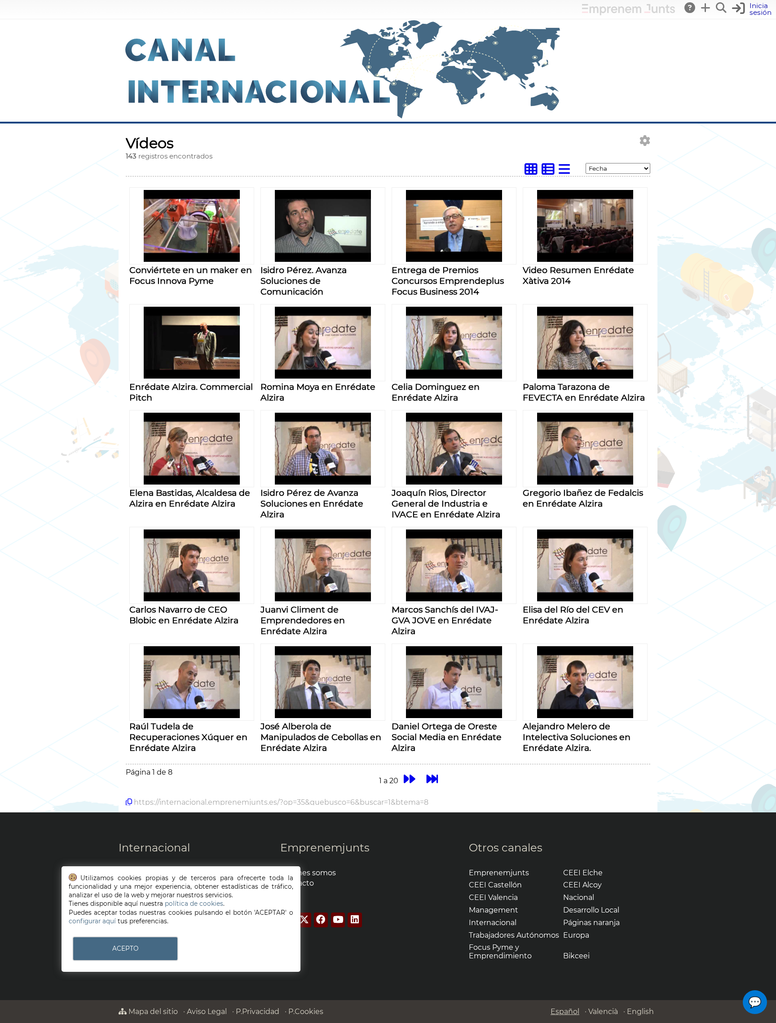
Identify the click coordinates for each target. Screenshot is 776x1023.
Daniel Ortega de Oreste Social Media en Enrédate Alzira (447, 737)
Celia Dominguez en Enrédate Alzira (436, 392)
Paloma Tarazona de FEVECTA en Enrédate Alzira (584, 392)
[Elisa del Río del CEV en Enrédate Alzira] (585, 599)
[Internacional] (343, 117)
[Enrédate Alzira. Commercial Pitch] (191, 376)
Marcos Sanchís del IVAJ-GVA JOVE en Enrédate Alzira (445, 620)
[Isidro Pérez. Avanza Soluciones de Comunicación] (322, 259)
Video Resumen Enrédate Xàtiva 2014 (578, 275)
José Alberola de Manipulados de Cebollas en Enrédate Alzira (320, 737)
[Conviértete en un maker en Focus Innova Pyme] (191, 259)
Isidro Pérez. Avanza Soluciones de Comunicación (303, 281)
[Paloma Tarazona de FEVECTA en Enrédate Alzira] (585, 376)
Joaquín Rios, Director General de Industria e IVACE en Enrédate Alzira (446, 503)
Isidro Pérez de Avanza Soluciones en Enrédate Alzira (311, 503)
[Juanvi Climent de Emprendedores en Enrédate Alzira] (322, 599)
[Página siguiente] (409, 779)
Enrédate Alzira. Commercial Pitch (191, 392)
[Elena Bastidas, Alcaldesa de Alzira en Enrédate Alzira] (191, 482)
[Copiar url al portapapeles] (129, 802)
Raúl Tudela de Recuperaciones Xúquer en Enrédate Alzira (188, 737)
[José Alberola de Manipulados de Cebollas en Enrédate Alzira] (322, 715)
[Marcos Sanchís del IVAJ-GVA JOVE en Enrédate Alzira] (454, 599)
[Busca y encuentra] (722, 7)
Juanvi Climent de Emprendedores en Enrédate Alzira (302, 620)
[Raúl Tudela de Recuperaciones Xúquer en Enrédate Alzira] (191, 715)
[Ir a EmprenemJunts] (628, 13)
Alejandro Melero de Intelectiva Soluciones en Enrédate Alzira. (576, 737)
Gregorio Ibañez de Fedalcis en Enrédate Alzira (583, 498)
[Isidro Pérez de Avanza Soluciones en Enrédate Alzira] (322, 482)
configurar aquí (92, 921)
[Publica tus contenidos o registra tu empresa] (706, 7)
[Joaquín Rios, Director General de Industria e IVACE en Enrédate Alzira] (454, 482)
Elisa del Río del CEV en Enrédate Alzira (573, 615)
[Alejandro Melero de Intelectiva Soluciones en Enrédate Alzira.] (585, 715)
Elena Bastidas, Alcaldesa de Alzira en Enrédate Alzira (189, 498)
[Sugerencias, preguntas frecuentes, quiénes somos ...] (690, 7)
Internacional (154, 847)
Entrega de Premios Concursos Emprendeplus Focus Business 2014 (448, 281)
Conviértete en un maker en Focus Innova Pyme (190, 275)
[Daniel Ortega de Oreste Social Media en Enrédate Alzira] (454, 715)
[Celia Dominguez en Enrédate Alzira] (454, 376)
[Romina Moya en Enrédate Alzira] (322, 376)
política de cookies (194, 903)
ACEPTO (125, 948)
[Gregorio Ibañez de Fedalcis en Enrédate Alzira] (585, 482)
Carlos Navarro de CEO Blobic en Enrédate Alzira (183, 615)
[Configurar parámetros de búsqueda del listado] (644, 140)
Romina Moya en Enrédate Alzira (317, 392)
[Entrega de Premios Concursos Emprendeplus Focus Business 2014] (454, 259)
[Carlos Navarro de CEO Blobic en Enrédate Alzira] (191, 599)
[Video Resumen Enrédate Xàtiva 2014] (585, 259)
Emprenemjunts (325, 847)
